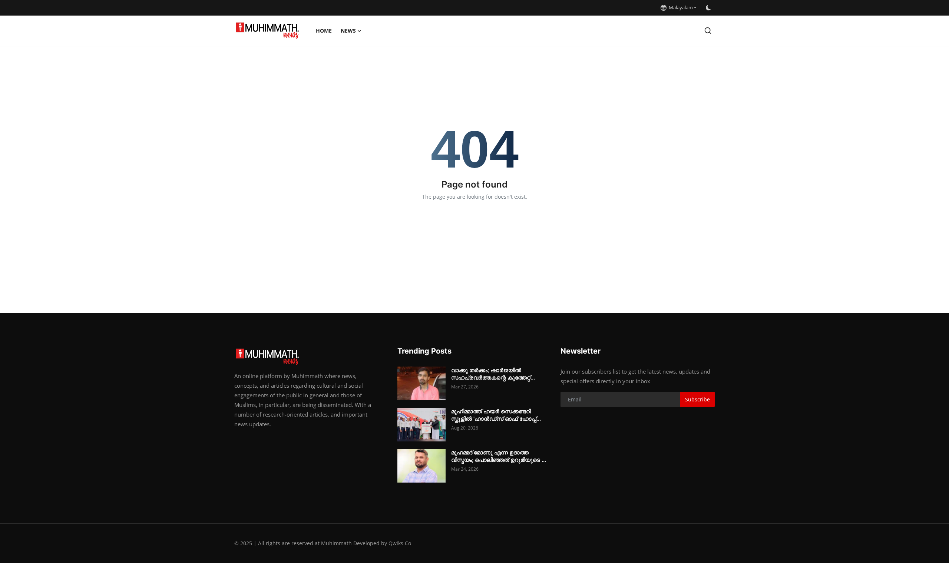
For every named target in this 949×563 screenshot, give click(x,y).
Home (324, 30)
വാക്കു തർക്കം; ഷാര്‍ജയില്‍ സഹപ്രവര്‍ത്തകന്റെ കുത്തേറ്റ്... (493, 374)
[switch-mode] (709, 7)
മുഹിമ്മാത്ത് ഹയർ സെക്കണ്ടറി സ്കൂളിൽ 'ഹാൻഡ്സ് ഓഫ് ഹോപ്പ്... (496, 415)
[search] (708, 30)
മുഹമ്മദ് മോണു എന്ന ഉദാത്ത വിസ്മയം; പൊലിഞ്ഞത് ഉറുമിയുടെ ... (498, 456)
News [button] (348, 30)
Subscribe (697, 399)
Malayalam (680, 7)
